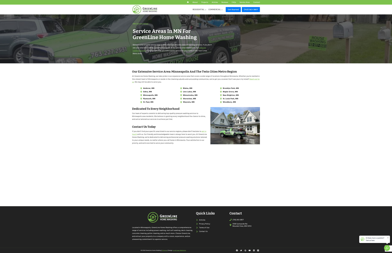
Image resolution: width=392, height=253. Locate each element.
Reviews (225, 2)
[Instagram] (258, 250)
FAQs (234, 2)
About (195, 2)
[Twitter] (241, 250)
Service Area (245, 2)
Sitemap (164, 250)
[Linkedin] (254, 250)
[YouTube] (249, 250)
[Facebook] (237, 250)
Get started (233, 9)
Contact (256, 2)
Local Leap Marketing (179, 250)
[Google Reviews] (245, 250)
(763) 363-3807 (251, 9)
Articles (215, 2)
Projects (204, 2)
